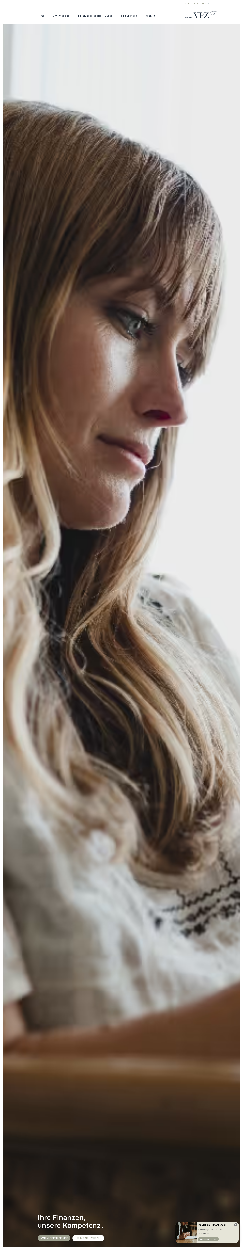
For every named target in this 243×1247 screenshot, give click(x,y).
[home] (197, 14)
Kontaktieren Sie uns (54, 1238)
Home (41, 16)
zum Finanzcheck (88, 1238)
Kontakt (150, 16)
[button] (201, 3)
